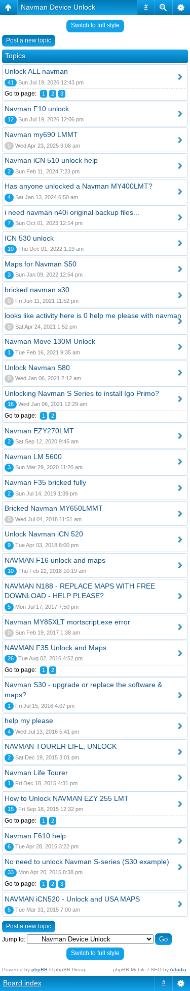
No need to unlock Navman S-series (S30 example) (87, 862)
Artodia (178, 969)
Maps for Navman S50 (41, 264)
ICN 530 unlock (29, 238)
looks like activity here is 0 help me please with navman (93, 315)
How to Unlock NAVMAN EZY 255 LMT (67, 798)
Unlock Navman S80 (37, 368)
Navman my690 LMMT (41, 134)
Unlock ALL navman (36, 71)
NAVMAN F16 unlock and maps (55, 560)
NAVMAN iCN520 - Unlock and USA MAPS (72, 899)
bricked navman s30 (37, 290)
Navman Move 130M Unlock (50, 341)
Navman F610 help (35, 836)
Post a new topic (28, 40)
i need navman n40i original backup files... (72, 212)
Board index (22, 983)
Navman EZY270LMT (39, 431)
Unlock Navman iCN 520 (44, 534)
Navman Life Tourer (36, 773)
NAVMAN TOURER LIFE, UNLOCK (61, 746)
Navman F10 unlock (37, 109)
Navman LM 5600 (33, 457)
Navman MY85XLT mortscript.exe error (67, 622)
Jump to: (13, 939)
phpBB (39, 969)
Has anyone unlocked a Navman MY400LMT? (79, 186)
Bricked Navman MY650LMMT (54, 508)
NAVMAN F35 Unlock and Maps (55, 648)
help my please (29, 720)
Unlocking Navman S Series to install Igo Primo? (82, 393)
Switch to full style (95, 25)
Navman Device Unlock (58, 7)
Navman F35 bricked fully (45, 482)
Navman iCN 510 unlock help (51, 160)
